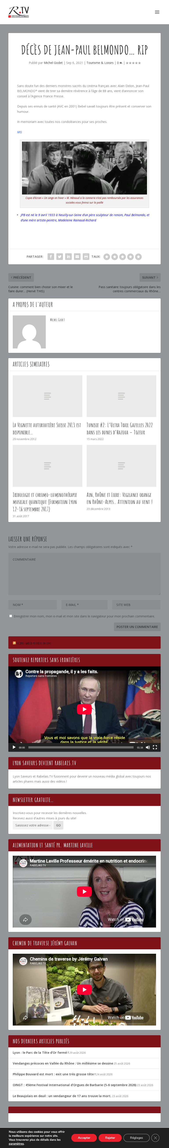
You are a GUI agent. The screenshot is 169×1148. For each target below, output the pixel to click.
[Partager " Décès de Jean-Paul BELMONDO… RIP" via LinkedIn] (68, 256)
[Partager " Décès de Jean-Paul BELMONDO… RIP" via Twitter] (59, 256)
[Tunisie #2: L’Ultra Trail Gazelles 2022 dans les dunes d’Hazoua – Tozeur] (121, 396)
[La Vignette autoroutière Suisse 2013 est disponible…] (47, 396)
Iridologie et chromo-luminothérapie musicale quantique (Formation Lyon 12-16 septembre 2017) (45, 502)
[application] (84, 709)
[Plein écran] (155, 747)
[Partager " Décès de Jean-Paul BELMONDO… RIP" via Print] (86, 256)
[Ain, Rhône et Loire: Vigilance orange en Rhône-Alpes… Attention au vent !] (121, 466)
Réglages (136, 1138)
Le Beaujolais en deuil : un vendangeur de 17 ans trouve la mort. (62, 1096)
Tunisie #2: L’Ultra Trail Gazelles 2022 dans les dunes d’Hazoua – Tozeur (120, 428)
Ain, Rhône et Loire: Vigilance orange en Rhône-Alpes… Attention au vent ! (120, 498)
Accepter (84, 1138)
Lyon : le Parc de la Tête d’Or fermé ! (41, 1052)
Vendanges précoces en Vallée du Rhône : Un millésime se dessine (63, 1063)
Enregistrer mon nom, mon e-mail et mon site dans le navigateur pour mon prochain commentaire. (84, 616)
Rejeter (110, 1138)
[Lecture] (14, 747)
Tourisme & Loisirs (100, 63)
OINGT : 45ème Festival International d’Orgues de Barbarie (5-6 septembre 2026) (74, 1085)
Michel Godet (53, 63)
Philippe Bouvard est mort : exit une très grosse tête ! (54, 1074)
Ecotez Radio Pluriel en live (34, 643)
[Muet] (148, 747)
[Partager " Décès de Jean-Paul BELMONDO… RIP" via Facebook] (50, 256)
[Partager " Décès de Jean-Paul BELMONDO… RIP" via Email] (77, 256)
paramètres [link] (16, 1144)
